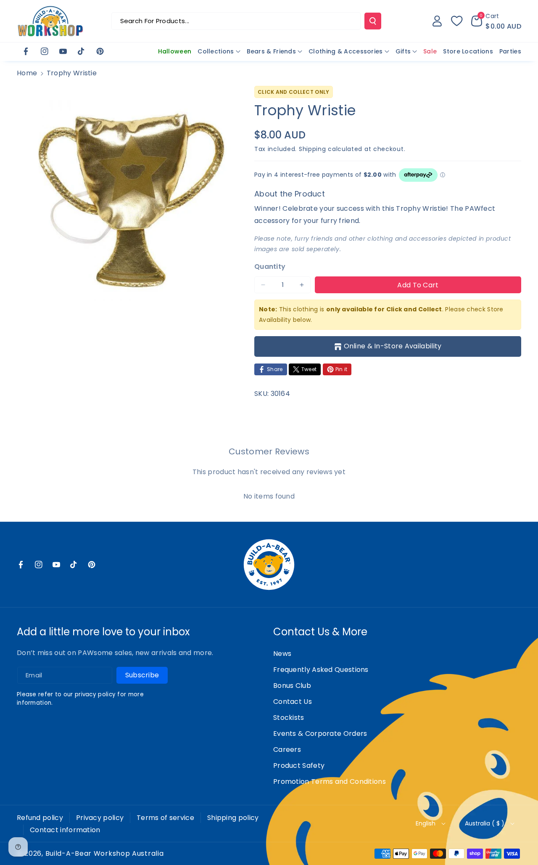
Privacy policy (100, 818)
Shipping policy (233, 818)
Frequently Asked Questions (321, 669)
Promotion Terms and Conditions (329, 781)
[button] (496, 21)
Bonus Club (292, 685)
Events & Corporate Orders (320, 733)
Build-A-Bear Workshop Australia (104, 853)
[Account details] (437, 21)
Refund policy (40, 818)
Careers (287, 749)
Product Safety (298, 765)
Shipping (312, 149)
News (282, 653)
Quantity (269, 266)
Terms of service (165, 818)
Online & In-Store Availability (393, 346)
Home (27, 73)
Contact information (65, 830)
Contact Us (292, 701)
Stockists (288, 717)
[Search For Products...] (372, 21)
